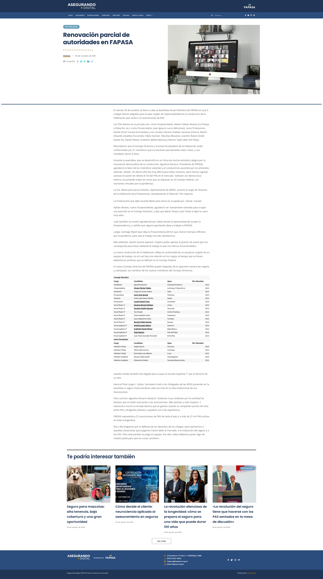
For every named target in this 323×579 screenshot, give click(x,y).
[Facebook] (245, 15)
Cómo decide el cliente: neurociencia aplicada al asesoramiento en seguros (136, 511)
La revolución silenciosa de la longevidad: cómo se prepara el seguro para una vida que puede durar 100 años (185, 516)
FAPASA (66, 56)
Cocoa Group (251, 573)
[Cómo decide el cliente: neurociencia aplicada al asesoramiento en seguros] (137, 483)
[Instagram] (251, 15)
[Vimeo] (254, 15)
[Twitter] (248, 15)
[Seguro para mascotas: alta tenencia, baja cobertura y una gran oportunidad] (88, 483)
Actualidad (71, 27)
